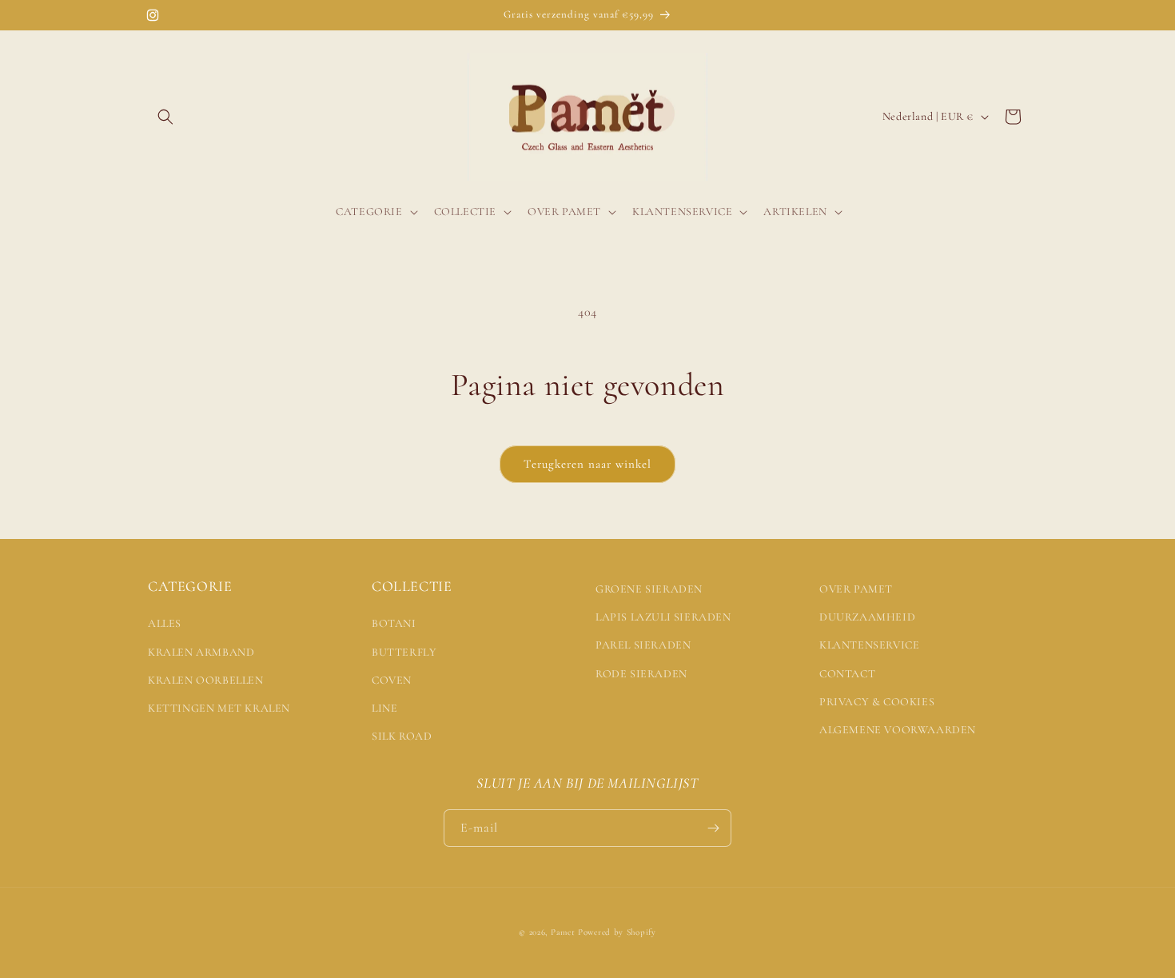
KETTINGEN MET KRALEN (219, 708)
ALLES (164, 623)
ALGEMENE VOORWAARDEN (897, 729)
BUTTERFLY (404, 652)
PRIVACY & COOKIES (876, 702)
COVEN (392, 680)
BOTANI (394, 623)
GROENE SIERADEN (649, 589)
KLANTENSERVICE (869, 645)
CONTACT (847, 674)
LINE (384, 708)
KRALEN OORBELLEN (206, 680)
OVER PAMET (856, 589)
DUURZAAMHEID (867, 617)
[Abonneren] (713, 828)
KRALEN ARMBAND (201, 652)
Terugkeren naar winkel (587, 464)
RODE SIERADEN (641, 674)
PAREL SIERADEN (643, 645)
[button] (165, 116)
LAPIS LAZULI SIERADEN (663, 617)
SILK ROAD (402, 736)
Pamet (563, 932)
